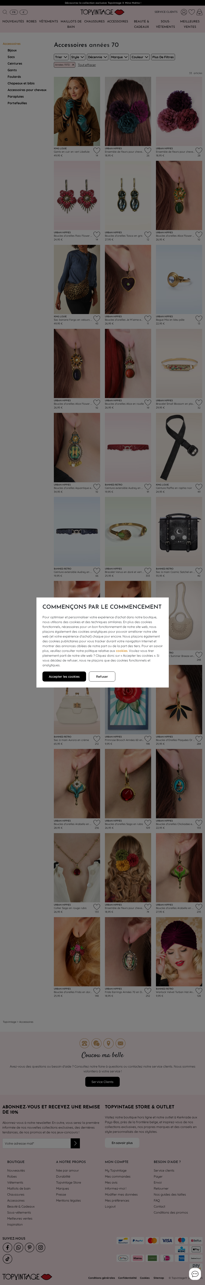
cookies (122, 651)
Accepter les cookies (64, 677)
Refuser (102, 677)
